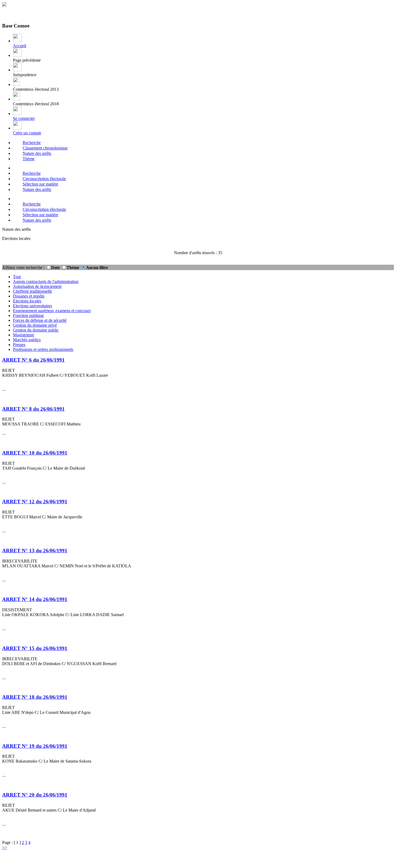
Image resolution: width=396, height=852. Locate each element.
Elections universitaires (32, 305)
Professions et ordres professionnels (43, 349)
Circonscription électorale (44, 178)
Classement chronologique (45, 148)
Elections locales (27, 301)
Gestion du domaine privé (35, 325)
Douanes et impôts (28, 296)
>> (4, 847)
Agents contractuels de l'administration (45, 281)
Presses (19, 344)
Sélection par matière (40, 184)
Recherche (32, 142)
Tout (17, 276)
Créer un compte (27, 133)
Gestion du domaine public (36, 330)
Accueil (19, 45)
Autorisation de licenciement (37, 286)
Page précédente (27, 60)
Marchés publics (27, 339)
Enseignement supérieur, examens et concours (52, 310)
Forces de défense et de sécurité (40, 320)
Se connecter (24, 118)
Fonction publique (28, 315)
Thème (28, 158)
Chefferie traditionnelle (32, 291)
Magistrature (23, 335)
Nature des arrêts (37, 153)
